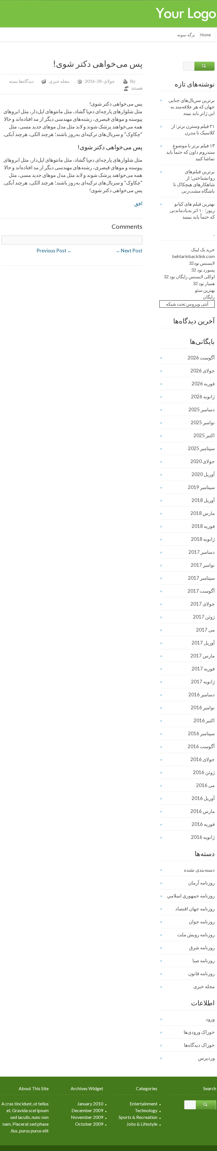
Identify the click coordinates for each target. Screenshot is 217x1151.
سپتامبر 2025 (201, 448)
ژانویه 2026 (203, 396)
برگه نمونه (186, 34)
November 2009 (87, 1117)
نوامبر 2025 (203, 422)
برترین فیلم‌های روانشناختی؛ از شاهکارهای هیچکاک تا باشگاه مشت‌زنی (194, 181)
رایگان (209, 296)
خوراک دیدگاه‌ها (199, 1045)
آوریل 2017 (203, 643)
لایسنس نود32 (202, 263)
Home (205, 34)
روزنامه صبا (203, 960)
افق (138, 203)
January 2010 (90, 1103)
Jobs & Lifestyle (142, 1123)
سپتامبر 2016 (201, 733)
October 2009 (89, 1123)
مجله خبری (59, 81)
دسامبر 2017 (201, 552)
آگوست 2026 (201, 358)
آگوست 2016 (201, 746)
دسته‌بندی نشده (199, 870)
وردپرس (206, 1058)
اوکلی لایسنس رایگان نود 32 (189, 276)
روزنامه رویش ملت (196, 934)
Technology (146, 1110)
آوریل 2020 (203, 474)
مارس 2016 (202, 811)
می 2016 (205, 785)
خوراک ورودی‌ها (199, 1032)
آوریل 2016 (203, 798)
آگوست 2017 (201, 591)
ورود (210, 1019)
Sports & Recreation (138, 1117)
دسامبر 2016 (201, 694)
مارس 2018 (202, 513)
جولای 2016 (202, 759)
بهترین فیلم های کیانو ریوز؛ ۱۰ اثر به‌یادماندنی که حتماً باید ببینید (192, 210)
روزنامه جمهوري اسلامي (191, 896)
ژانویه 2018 (203, 539)
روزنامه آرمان (201, 883)
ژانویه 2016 (203, 837)
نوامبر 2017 (203, 565)
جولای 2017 (202, 604)
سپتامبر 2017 (201, 578)
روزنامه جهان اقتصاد (195, 909)
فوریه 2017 (203, 669)
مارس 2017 (202, 656)
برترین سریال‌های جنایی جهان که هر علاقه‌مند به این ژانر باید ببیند (191, 106)
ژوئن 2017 (204, 617)
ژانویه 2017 (203, 682)
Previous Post (54, 251)
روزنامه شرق (202, 947)
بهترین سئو (205, 290)
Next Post (128, 251)
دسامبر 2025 (201, 409)
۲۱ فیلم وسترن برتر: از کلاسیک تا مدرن (193, 129)
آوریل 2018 (203, 500)
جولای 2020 (202, 461)
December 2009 (87, 1110)
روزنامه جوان (202, 922)
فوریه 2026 (203, 383)
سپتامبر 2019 (201, 487)
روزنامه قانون (201, 973)
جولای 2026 (202, 371)
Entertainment (143, 1103)
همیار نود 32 (204, 283)
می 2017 (205, 630)
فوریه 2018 (203, 526)
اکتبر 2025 (204, 435)
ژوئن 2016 (204, 772)
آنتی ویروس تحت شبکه (187, 303)
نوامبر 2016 (203, 707)
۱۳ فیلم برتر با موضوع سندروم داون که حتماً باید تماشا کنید (190, 152)
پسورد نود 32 (203, 269)
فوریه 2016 (203, 824)
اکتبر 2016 (204, 720)
